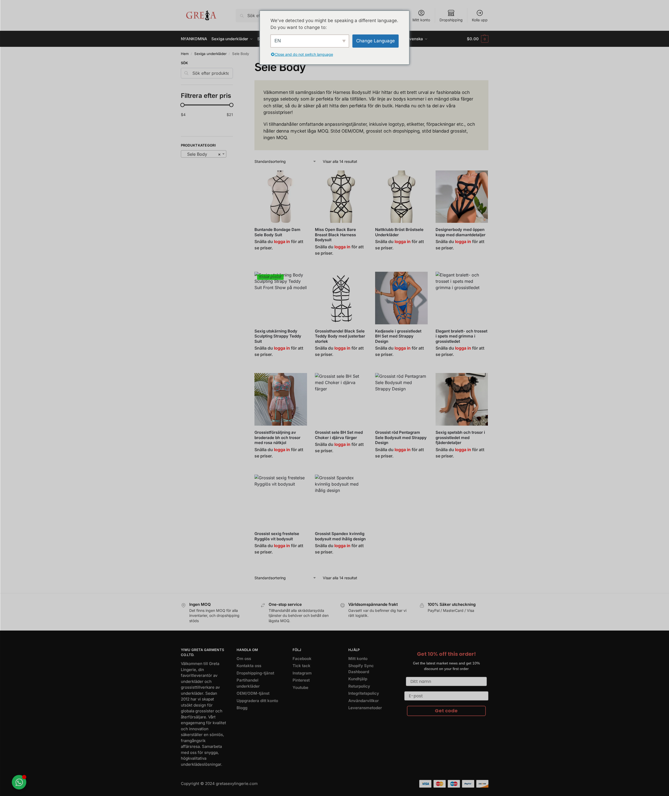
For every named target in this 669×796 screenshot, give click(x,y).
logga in (282, 241)
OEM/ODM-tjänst (253, 693)
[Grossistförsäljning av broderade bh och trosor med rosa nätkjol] (280, 399)
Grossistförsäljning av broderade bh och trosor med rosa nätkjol (277, 437)
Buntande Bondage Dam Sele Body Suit (277, 232)
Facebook (302, 658)
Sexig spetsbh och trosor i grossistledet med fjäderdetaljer (460, 437)
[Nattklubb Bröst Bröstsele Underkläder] (401, 196)
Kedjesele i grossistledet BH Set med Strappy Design (398, 336)
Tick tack (301, 665)
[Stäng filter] (234, 64)
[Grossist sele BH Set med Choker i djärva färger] (341, 399)
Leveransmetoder (365, 707)
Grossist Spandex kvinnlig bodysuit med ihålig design (340, 536)
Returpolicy (359, 686)
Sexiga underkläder (210, 54)
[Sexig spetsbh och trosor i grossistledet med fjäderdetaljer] (462, 399)
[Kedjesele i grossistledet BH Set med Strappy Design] (401, 298)
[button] (477, 39)
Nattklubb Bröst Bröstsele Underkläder (399, 232)
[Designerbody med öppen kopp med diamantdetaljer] (462, 196)
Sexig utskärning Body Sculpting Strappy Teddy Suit (277, 336)
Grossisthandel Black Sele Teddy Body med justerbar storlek (340, 336)
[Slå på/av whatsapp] (19, 782)
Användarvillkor (363, 700)
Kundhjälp (357, 678)
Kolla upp (480, 20)
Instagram (302, 673)
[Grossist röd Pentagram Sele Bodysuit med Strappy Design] (401, 399)
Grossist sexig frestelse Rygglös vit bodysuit (276, 536)
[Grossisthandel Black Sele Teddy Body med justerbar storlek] (341, 298)
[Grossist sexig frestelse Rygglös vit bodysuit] (280, 501)
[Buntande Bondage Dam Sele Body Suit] (280, 196)
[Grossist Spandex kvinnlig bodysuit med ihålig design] (341, 501)
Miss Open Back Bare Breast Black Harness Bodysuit (335, 234)
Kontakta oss (249, 665)
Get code (446, 710)
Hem (185, 54)
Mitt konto (421, 20)
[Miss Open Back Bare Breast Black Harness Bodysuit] (341, 196)
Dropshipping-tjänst (255, 673)
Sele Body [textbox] (202, 154)
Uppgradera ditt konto (257, 700)
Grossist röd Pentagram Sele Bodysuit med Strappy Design (401, 437)
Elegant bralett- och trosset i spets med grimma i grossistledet (461, 336)
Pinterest (301, 680)
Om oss (244, 658)
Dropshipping (451, 20)
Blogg (242, 707)
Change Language (375, 40)
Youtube (300, 687)
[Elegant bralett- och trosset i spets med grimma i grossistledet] (462, 298)
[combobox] (204, 154)
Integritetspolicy (363, 693)
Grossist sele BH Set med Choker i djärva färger (339, 435)
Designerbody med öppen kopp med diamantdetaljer (461, 232)
